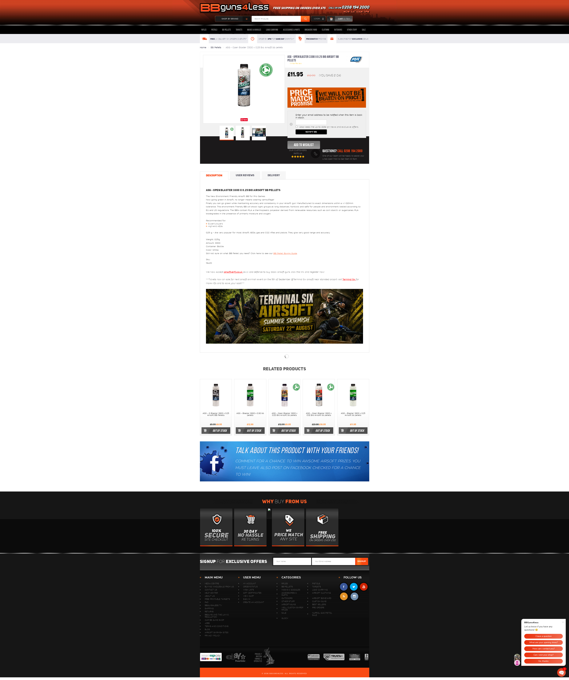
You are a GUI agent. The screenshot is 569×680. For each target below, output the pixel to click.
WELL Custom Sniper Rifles (292, 608)
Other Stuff (352, 29)
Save (245, 119)
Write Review (296, 63)
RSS (344, 596)
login (317, 19)
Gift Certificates (252, 593)
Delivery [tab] (274, 175)
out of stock (220, 430)
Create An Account (253, 602)
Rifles (203, 29)
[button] (561, 672)
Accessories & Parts (291, 29)
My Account (249, 583)
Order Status (250, 587)
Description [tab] (214, 175)
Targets (239, 29)
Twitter (354, 587)
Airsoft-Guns (289, 604)
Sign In (246, 599)
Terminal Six (349, 279)
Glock (285, 618)
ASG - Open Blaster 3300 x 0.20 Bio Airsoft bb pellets (284, 414)
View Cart (248, 596)
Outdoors (338, 29)
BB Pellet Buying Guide (285, 253)
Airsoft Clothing (321, 593)
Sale (364, 29)
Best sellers (319, 604)
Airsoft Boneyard (321, 598)
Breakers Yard (311, 29)
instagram (354, 596)
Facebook (344, 587)
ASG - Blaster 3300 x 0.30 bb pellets (250, 414)
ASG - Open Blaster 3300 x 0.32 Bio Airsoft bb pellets (318, 414)
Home (203, 47)
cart (344, 19)
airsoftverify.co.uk (233, 272)
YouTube (364, 587)
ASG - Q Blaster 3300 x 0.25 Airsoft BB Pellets (216, 414)
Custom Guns (319, 601)
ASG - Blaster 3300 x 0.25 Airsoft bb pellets (353, 414)
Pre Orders (318, 607)
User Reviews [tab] (245, 175)
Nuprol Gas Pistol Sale (322, 614)
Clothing (325, 29)
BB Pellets (226, 29)
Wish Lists (248, 590)
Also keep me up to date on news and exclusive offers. (329, 127)
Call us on (349, 9)
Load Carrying (272, 29)
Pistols (214, 29)
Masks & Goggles (254, 29)
